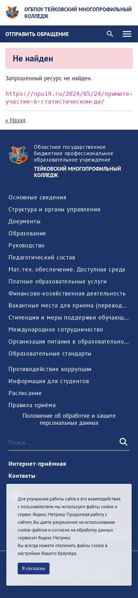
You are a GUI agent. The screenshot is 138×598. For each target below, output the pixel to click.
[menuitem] (37, 197)
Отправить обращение (37, 33)
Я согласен (33, 568)
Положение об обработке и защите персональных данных (69, 419)
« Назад (15, 120)
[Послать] (123, 442)
